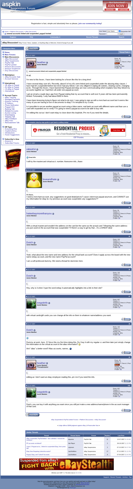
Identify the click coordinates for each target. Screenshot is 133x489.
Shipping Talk (10, 117)
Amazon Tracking (11, 101)
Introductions (10, 133)
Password (102, 34)
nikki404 (31, 149)
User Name (102, 31)
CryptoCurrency (11, 131)
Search (121, 37)
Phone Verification (12, 105)
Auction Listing (10, 113)
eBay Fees (9, 121)
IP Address (9, 103)
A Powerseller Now (93, 425)
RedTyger (73, 487)
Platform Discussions (17, 31)
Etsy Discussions (11, 71)
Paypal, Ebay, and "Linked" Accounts (37, 454)
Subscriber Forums (12, 143)
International (9, 91)
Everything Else (11, 129)
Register (13, 37)
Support (106, 477)
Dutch (29, 242)
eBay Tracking (10, 97)
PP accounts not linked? (34, 443)
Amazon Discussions (13, 67)
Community (54, 37)
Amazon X (9, 141)
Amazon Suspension (12, 69)
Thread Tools (124, 52)
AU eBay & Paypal (12, 87)
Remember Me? (126, 31)
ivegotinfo (42, 302)
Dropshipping (10, 115)
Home (7, 31)
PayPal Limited (10, 65)
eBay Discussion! (30, 31)
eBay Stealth (85, 483)
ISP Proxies (79, 137)
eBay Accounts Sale (12, 77)
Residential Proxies (82, 484)
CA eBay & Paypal (12, 89)
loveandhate (50, 179)
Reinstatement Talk (12, 123)
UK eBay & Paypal (12, 85)
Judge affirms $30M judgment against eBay (72, 425)
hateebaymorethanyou (39, 213)
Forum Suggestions (12, 135)
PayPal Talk (9, 63)
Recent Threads (92, 37)
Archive (125, 477)
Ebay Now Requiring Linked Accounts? (38, 451)
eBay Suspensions (12, 61)
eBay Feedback (11, 119)
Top (130, 477)
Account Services (11, 79)
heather (41, 62)
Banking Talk (10, 109)
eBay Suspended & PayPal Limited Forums (64, 419)
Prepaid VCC (10, 107)
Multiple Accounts (11, 111)
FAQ (31, 37)
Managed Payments (12, 99)
